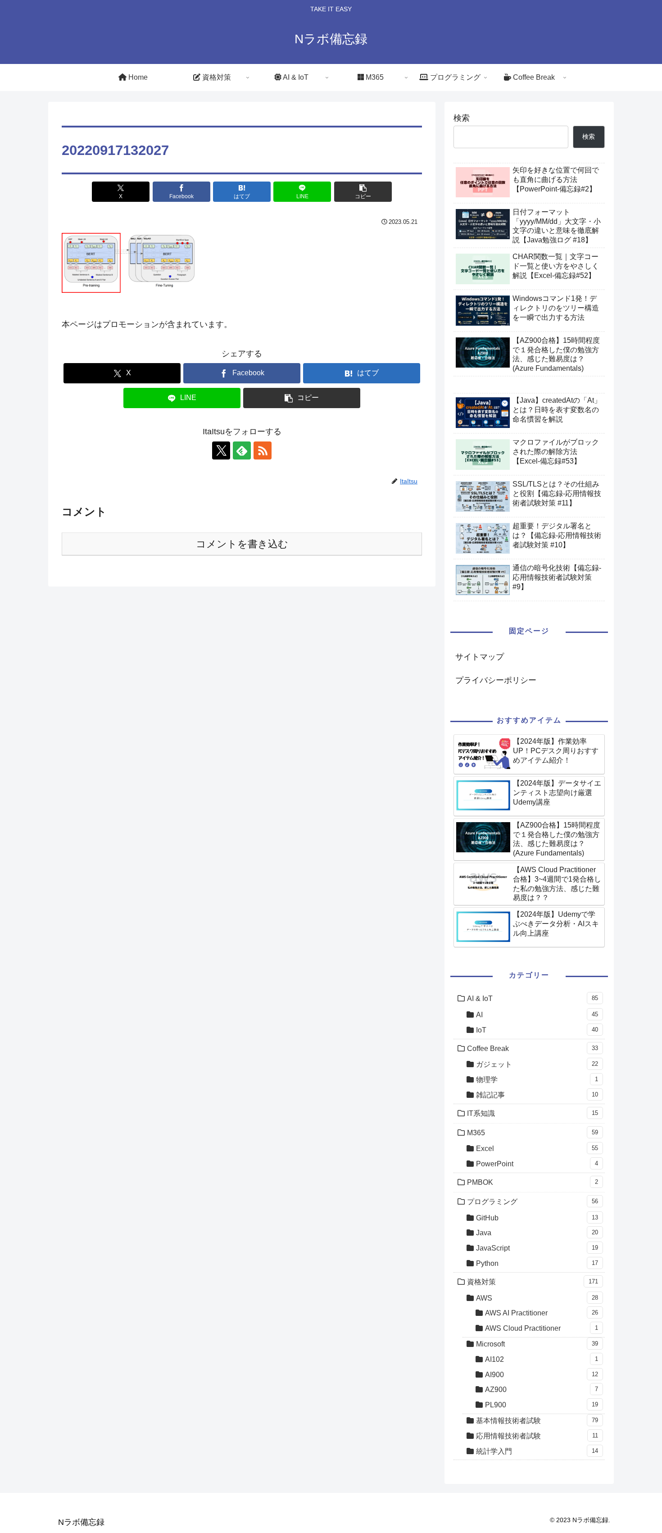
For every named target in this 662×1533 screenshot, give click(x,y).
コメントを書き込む (242, 544)
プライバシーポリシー (495, 680)
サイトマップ (479, 656)
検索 (461, 118)
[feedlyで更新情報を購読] (242, 450)
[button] (363, 192)
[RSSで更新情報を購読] (263, 450)
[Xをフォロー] (221, 450)
